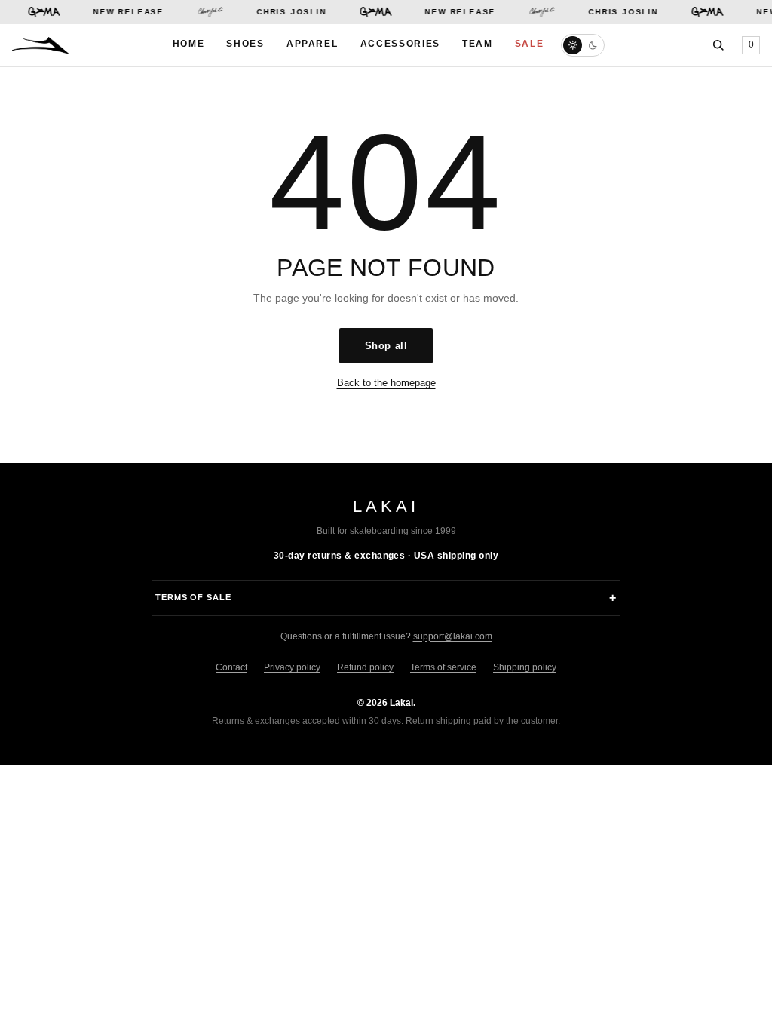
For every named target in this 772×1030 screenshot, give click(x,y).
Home (189, 43)
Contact (231, 667)
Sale (529, 43)
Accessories (400, 43)
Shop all (386, 345)
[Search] (718, 45)
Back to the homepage (386, 382)
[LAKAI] (40, 45)
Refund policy (365, 667)
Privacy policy (292, 667)
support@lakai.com (452, 636)
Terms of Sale (193, 597)
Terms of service (443, 667)
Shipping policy (524, 667)
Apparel (312, 43)
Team (477, 43)
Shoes (245, 43)
